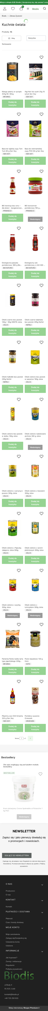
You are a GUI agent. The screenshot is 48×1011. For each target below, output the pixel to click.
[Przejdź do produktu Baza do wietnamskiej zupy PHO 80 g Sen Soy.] (35, 129)
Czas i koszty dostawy (15, 922)
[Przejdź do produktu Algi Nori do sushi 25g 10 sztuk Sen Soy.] (35, 72)
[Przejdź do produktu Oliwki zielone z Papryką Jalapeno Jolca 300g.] (12, 528)
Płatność (9, 918)
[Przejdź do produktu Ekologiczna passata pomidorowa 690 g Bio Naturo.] (12, 243)
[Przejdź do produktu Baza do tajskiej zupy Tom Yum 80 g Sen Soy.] (12, 129)
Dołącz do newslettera (17, 855)
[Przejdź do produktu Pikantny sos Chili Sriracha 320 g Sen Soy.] (12, 696)
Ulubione (9, 946)
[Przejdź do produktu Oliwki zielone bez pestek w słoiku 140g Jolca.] (12, 414)
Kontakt (9, 907)
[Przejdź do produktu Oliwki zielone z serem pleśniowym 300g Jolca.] (35, 528)
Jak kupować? (11, 958)
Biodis (4, 16)
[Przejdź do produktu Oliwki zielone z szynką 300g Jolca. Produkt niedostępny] (12, 585)
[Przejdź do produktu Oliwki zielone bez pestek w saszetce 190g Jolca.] (35, 357)
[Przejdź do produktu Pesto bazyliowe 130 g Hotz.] (35, 639)
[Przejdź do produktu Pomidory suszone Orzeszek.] (35, 696)
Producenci (10, 891)
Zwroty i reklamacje (14, 961)
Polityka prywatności (14, 969)
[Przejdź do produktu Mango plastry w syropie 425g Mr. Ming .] (12, 72)
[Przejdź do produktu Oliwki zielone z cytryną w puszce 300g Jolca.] (12, 471)
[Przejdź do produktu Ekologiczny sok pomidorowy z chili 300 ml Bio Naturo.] (35, 243)
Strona (17, 738)
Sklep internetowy (23, 1008)
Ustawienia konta (13, 942)
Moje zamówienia (13, 934)
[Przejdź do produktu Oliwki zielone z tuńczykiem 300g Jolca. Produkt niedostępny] (35, 585)
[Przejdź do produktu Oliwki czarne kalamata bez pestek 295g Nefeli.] (35, 300)
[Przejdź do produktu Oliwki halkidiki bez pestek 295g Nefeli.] (12, 357)
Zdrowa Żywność (16, 16)
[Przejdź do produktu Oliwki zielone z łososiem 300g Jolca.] (35, 471)
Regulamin (10, 965)
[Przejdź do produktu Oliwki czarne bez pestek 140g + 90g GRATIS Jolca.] (12, 300)
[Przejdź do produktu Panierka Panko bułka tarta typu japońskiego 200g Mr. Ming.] (12, 639)
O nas (8, 895)
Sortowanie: (7, 44)
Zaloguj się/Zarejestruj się (16, 938)
